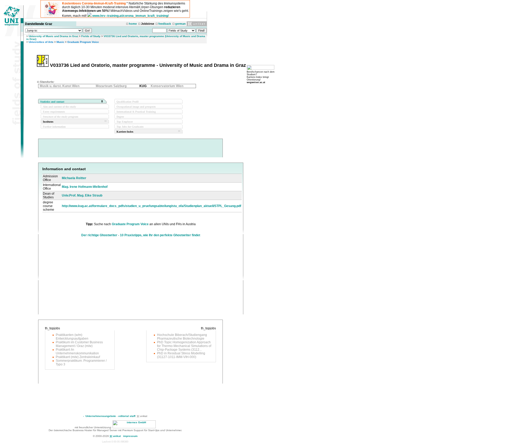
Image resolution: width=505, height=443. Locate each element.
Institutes (48, 121)
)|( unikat (115, 436)
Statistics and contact (52, 101)
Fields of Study (90, 36)
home (133, 23)
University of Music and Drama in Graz (53, 36)
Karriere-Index (125, 131)
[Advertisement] (86, 277)
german (180, 23)
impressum (130, 436)
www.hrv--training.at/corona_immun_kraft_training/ (130, 16)
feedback (164, 23)
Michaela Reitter (74, 178)
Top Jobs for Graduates (130, 126)
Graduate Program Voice (83, 42)
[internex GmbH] (134, 427)
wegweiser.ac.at (256, 82)
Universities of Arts (41, 42)
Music (60, 42)
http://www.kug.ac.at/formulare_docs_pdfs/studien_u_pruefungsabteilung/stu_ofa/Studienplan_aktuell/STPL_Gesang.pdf (151, 206)
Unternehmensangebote (100, 416)
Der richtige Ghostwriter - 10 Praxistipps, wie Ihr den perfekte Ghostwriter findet (140, 235)
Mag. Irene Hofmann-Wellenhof (85, 187)
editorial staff (126, 416)
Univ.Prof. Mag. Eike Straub (82, 195)
